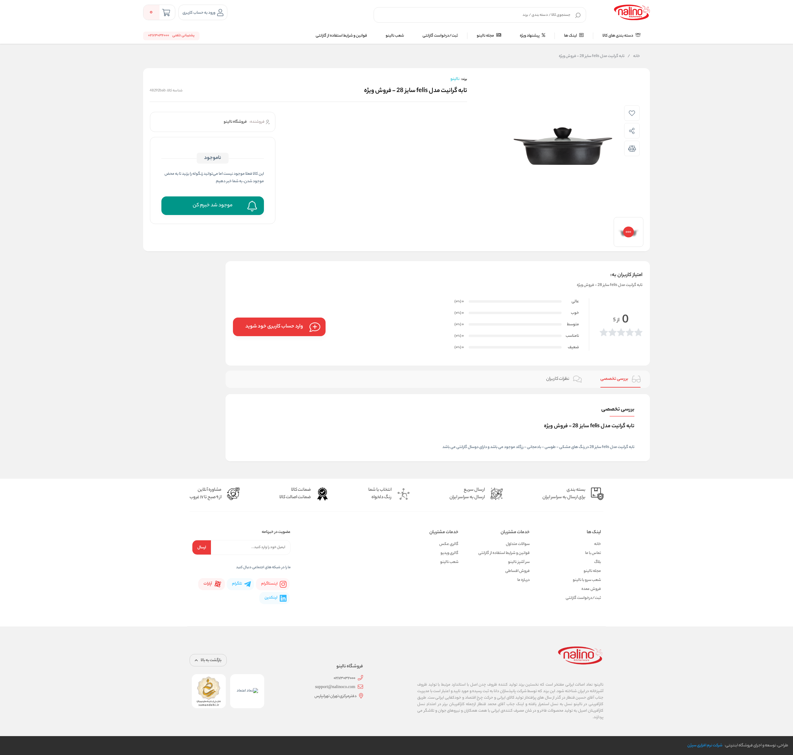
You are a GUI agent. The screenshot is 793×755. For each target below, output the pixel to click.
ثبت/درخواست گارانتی (440, 36)
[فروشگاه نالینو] (632, 12)
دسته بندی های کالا (618, 36)
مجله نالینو (486, 36)
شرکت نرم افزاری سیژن (704, 745)
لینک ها (571, 36)
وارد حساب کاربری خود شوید (274, 327)
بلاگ (597, 562)
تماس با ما (593, 553)
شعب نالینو (395, 36)
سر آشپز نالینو (519, 562)
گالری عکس (448, 544)
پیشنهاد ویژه (530, 36)
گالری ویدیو (449, 553)
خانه (634, 56)
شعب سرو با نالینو (587, 580)
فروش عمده (591, 589)
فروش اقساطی (517, 571)
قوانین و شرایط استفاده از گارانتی (341, 36)
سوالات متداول (518, 544)
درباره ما (523, 580)
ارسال (201, 547)
